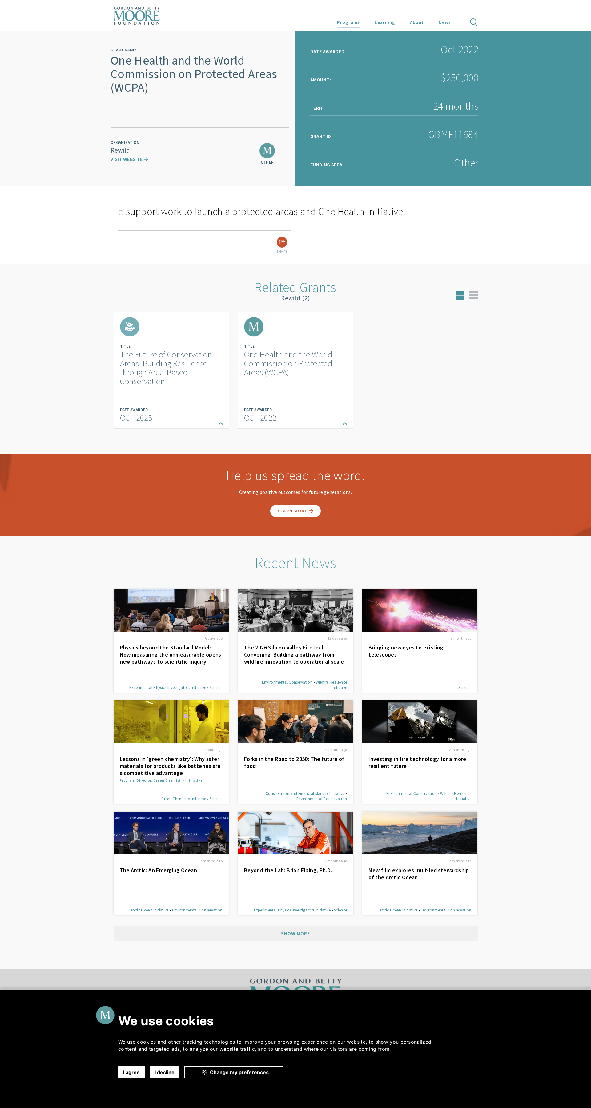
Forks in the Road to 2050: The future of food (294, 762)
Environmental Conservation (287, 682)
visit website (127, 159)
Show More (295, 933)
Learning (385, 22)
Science (216, 687)
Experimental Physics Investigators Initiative (167, 687)
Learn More (293, 511)
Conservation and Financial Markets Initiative (305, 793)
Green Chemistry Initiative (183, 798)
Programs (348, 22)
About (417, 22)
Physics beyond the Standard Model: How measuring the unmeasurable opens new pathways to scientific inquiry (170, 654)
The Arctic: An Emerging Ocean (158, 870)
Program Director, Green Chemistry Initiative (161, 780)
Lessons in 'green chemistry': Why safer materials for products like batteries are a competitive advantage (170, 765)
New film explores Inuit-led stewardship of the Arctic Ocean (418, 874)
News (445, 22)
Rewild (120, 150)
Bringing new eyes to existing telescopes (406, 651)
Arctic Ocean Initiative (149, 910)
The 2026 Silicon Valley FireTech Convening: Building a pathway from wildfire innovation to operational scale (294, 654)
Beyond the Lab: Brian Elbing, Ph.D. (288, 870)
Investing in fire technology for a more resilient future (417, 762)
